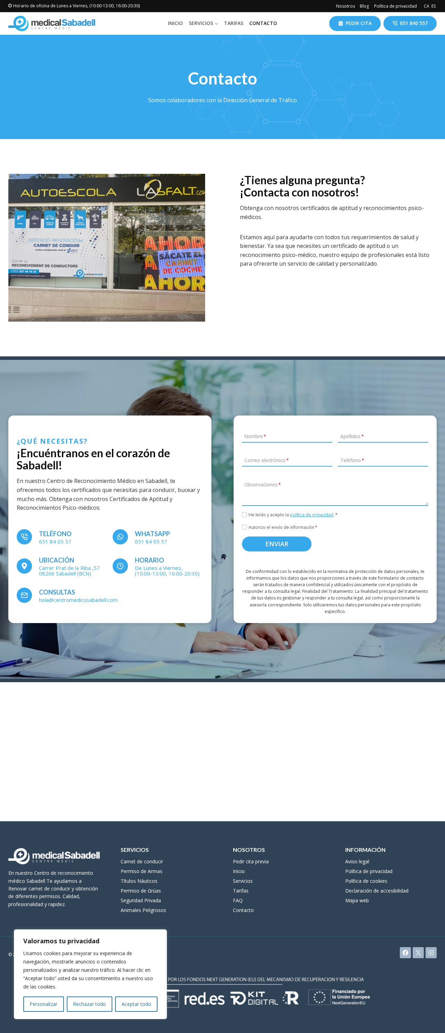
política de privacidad (311, 515)
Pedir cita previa (251, 861)
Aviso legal (357, 861)
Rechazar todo (89, 1004)
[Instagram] (431, 952)
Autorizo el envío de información (283, 527)
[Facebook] (405, 952)
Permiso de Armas (141, 871)
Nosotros (345, 6)
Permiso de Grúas (141, 890)
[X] (418, 952)
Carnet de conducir (142, 861)
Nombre (255, 436)
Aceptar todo (136, 1004)
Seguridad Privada (141, 900)
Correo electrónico (266, 460)
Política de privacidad (395, 6)
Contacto (263, 23)
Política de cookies (366, 881)
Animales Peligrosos (143, 910)
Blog (364, 6)
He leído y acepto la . (293, 515)
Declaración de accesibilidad (376, 890)
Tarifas (233, 23)
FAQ (238, 900)
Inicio (175, 23)
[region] (90, 974)
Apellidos (352, 436)
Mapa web (357, 900)
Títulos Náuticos (139, 881)
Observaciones (262, 484)
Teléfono (352, 460)
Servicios (243, 881)
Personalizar (43, 1004)
